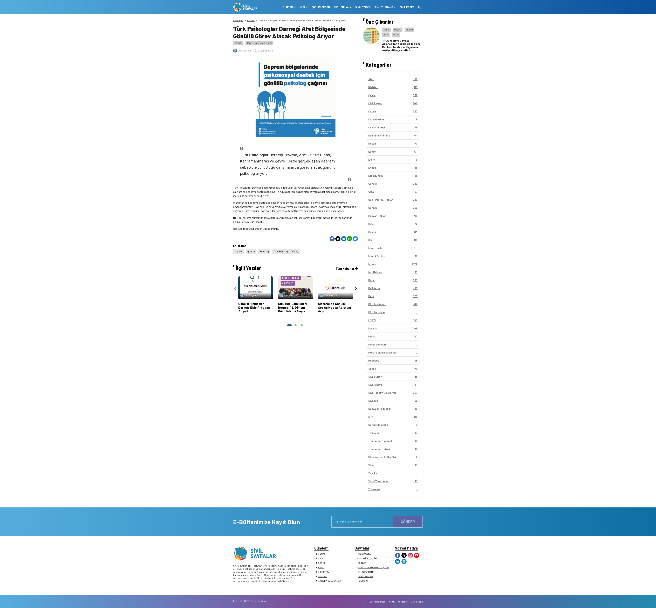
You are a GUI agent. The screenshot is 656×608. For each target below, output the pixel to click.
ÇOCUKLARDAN (320, 7)
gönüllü (251, 251)
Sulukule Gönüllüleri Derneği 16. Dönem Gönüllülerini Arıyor (292, 307)
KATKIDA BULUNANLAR (330, 580)
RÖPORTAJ (324, 571)
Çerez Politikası (378, 601)
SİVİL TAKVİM (363, 7)
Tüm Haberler (345, 268)
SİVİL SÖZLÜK (365, 576)
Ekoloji (409, 29)
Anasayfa (238, 20)
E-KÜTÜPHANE (366, 571)
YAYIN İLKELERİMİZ (368, 558)
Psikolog (264, 251)
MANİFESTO (364, 554)
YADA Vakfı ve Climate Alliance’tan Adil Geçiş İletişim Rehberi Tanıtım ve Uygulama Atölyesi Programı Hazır (401, 45)
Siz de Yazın (417, 601)
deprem (238, 251)
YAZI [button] (302, 7)
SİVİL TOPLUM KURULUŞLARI (373, 567)
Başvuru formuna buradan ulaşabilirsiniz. (256, 228)
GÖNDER (408, 521)
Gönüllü (251, 20)
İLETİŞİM (363, 580)
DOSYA (321, 562)
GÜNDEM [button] (288, 7)
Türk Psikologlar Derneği (259, 43)
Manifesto (403, 601)
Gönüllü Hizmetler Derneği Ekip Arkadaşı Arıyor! (254, 307)
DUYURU (322, 576)
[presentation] (235, 288)
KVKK (392, 601)
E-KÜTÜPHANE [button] (384, 7)
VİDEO (321, 567)
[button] (289, 325)
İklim (386, 34)
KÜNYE (362, 562)
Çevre (387, 29)
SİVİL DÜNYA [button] (341, 7)
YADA (396, 34)
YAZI (320, 558)
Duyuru (397, 29)
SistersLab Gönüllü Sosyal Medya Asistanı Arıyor (334, 307)
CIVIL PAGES (406, 7)
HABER (321, 554)
